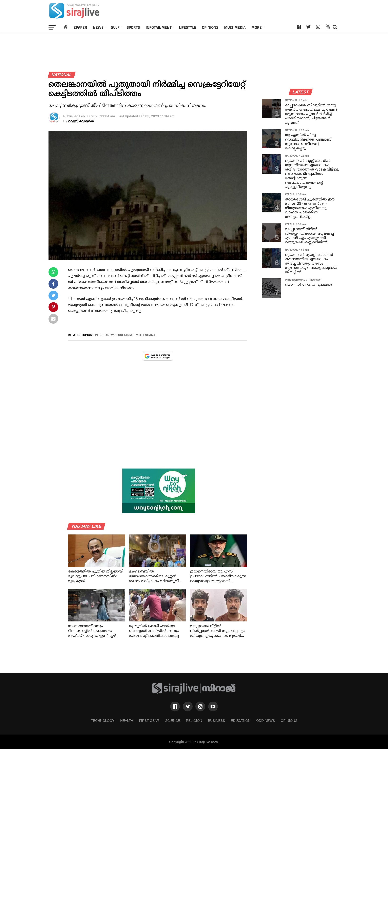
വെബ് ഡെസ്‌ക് (81, 121)
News (98, 27)
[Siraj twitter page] (188, 706)
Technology (102, 721)
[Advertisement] (251, 11)
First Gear (149, 721)
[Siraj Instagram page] (200, 706)
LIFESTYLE (187, 27)
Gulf (115, 27)
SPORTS (133, 27)
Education (240, 721)
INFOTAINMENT (159, 27)
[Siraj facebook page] (175, 706)
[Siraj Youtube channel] (213, 706)
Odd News (265, 721)
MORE (256, 27)
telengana (146, 335)
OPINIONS (210, 27)
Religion (194, 721)
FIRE (100, 335)
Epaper (80, 27)
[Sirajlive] (194, 693)
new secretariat (120, 335)
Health (126, 721)
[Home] (66, 27)
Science (172, 721)
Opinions (289, 721)
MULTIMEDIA (235, 27)
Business (216, 721)
